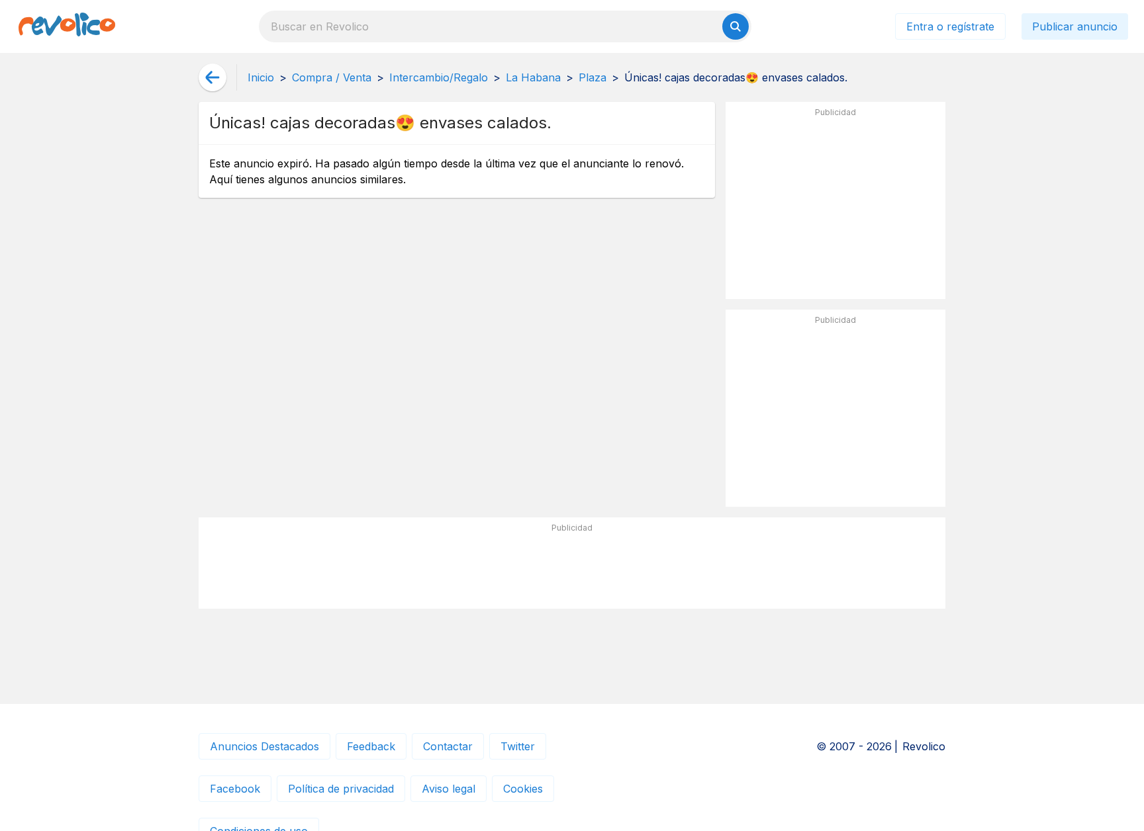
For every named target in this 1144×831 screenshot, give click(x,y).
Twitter (518, 746)
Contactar (448, 746)
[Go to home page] (67, 26)
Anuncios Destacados (264, 746)
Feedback (371, 746)
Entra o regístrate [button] (950, 26)
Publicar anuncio (1075, 26)
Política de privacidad (341, 788)
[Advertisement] (835, 205)
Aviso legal (448, 788)
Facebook (235, 788)
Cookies (523, 788)
